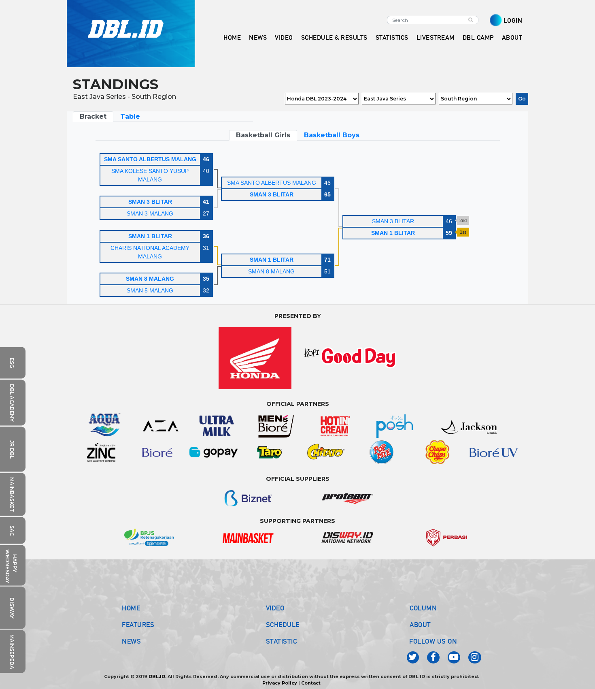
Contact (311, 683)
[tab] (93, 116)
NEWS (131, 641)
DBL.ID (157, 676)
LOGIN (513, 20)
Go (522, 99)
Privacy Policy (279, 683)
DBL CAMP (478, 37)
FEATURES (138, 625)
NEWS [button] (258, 37)
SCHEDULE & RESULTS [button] (334, 37)
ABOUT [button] (512, 37)
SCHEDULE (283, 625)
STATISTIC (281, 641)
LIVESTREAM (435, 37)
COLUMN (423, 608)
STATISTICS (392, 37)
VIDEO (284, 37)
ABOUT (420, 625)
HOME (232, 37)
